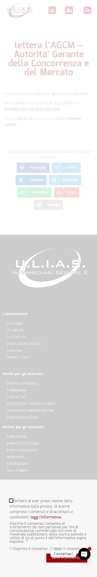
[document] (48, 288)
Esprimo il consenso (31, 549)
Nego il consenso (68, 549)
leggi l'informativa (45, 517)
